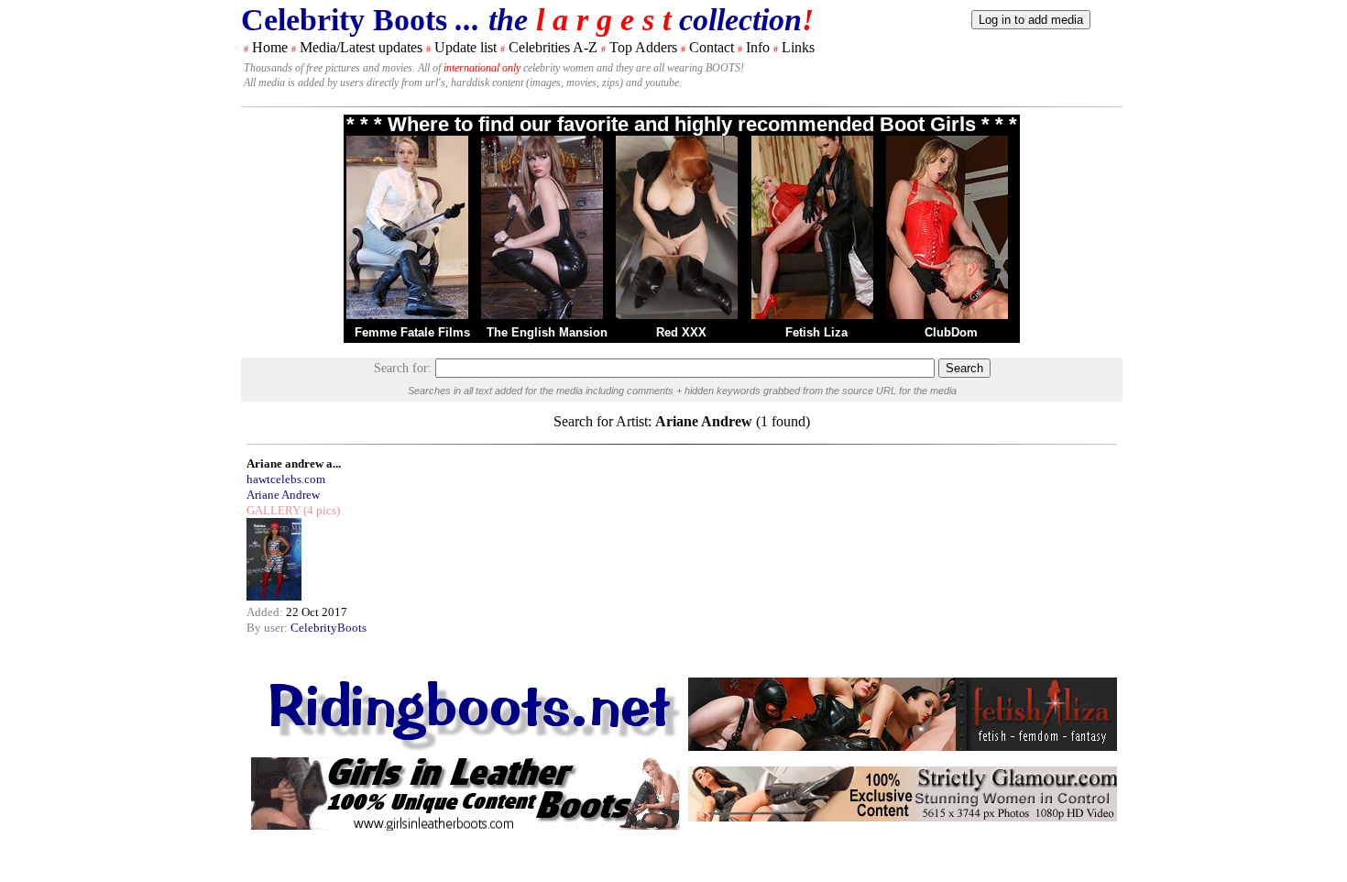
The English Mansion (547, 332)
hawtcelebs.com (285, 479)
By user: (268, 627)
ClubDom (951, 332)
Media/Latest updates (361, 47)
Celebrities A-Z (553, 47)
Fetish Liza (816, 332)
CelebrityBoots (328, 627)
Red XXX (681, 332)
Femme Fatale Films (412, 332)
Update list (465, 47)
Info (758, 47)
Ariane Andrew (283, 495)
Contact (711, 47)
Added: (266, 612)
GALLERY (273, 510)
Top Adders (643, 47)
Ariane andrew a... (293, 463)
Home (270, 47)
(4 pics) (320, 510)
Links (798, 47)
